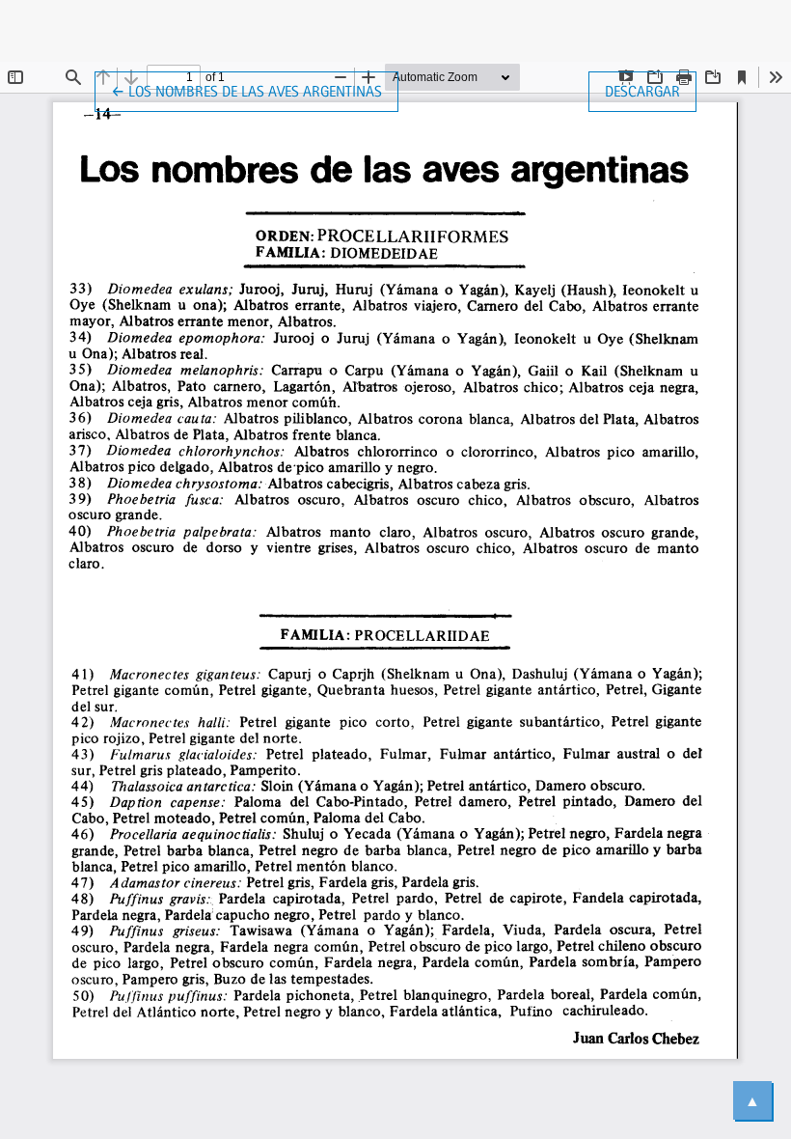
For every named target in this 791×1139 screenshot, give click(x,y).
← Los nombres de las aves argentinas (246, 90)
